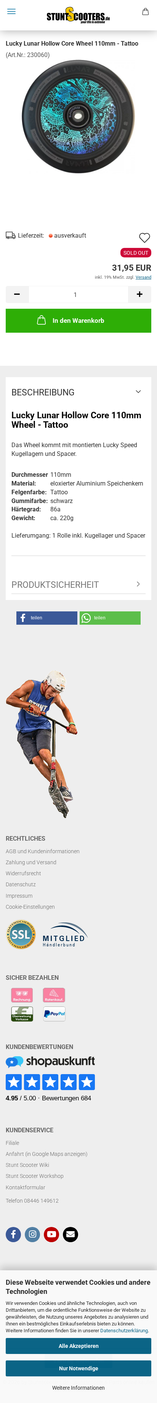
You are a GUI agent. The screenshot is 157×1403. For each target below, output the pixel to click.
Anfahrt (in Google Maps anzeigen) (47, 1154)
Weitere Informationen (78, 1388)
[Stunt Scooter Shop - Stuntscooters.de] (78, 15)
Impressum (19, 896)
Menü (11, 11)
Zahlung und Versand (31, 862)
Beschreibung (43, 392)
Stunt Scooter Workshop (35, 1176)
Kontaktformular (25, 1187)
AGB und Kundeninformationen (43, 851)
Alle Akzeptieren (79, 1346)
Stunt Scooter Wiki (27, 1165)
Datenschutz (21, 884)
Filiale (12, 1143)
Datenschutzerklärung (124, 1330)
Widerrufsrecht (23, 873)
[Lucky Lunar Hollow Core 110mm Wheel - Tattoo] (78, 116)
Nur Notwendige (78, 1368)
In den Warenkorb (78, 320)
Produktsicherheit (55, 585)
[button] (17, 294)
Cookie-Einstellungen (30, 907)
